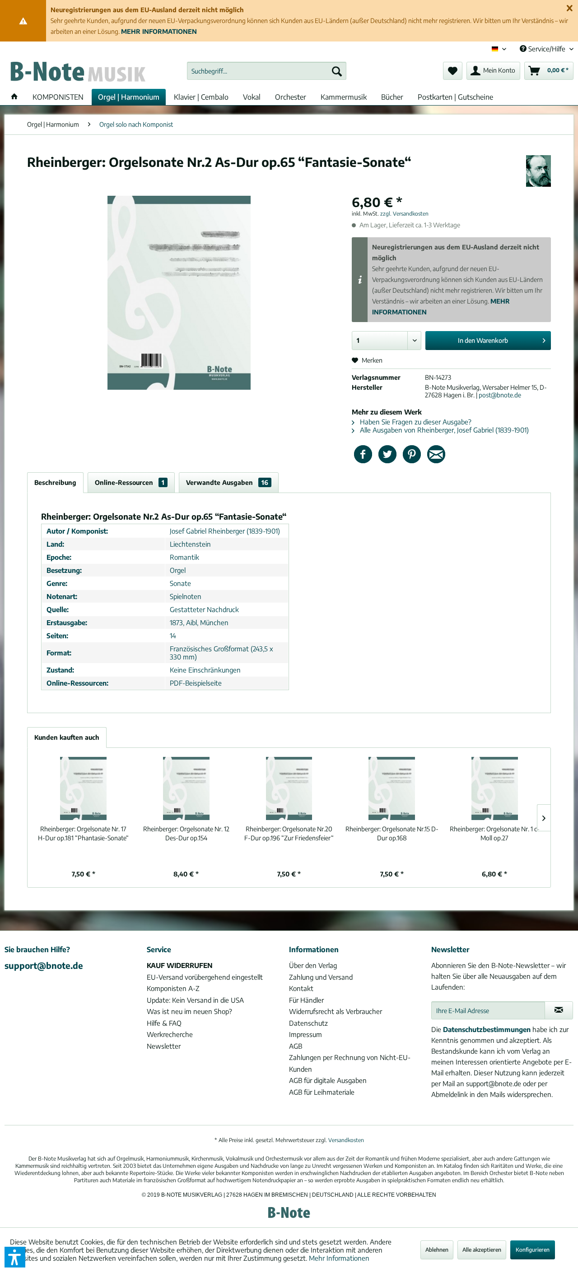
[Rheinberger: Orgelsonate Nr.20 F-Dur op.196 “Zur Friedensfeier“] (289, 788)
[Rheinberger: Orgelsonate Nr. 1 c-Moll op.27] (494, 788)
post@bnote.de (500, 395)
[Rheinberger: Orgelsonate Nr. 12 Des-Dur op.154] (186, 788)
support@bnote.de (44, 965)
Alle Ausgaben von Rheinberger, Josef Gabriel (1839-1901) (443, 430)
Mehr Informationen (339, 1258)
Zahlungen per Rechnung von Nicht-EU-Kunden (349, 1063)
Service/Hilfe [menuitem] (547, 49)
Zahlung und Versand (321, 977)
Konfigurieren (533, 1249)
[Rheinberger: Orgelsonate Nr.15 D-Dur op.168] (392, 788)
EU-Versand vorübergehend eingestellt (205, 977)
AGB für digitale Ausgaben (328, 1080)
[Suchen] (336, 71)
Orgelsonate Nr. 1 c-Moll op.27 (495, 833)
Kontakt (301, 988)
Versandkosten (346, 1140)
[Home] (14, 97)
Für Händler (306, 1000)
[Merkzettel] (452, 71)
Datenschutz (308, 1023)
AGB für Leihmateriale (321, 1092)
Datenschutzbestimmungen (487, 1029)
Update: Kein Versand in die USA (195, 1000)
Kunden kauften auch (66, 737)
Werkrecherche (170, 1034)
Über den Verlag (313, 965)
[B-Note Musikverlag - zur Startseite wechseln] (77, 73)
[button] (15, 1257)
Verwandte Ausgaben (227, 482)
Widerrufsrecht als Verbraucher (335, 1011)
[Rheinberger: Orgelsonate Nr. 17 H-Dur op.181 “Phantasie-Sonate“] (84, 788)
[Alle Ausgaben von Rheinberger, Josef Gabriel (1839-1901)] (538, 171)
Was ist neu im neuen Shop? (189, 1011)
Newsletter (164, 1046)
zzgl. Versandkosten (404, 213)
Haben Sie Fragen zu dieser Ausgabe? (414, 422)
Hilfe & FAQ (164, 1023)
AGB (295, 1046)
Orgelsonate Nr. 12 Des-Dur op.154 (186, 833)
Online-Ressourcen (129, 482)
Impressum (305, 1034)
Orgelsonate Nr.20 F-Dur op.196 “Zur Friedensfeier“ (289, 833)
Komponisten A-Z (173, 988)
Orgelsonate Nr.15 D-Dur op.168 (391, 833)
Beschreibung (55, 482)
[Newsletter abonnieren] (559, 1010)
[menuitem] (266, 71)
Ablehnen (436, 1249)
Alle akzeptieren (481, 1249)
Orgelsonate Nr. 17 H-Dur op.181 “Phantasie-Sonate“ (83, 833)
